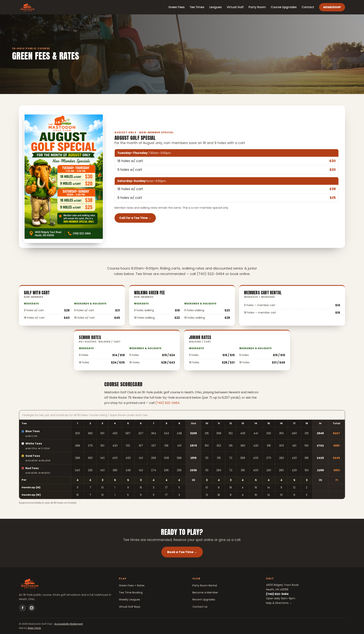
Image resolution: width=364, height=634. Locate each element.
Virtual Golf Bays (129, 607)
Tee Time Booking (131, 592)
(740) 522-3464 (167, 403)
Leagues (215, 7)
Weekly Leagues (129, 599)
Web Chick (34, 628)
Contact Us (199, 607)
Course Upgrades (284, 7)
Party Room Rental (204, 585)
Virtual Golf (235, 7)
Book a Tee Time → (185, 552)
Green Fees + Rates (131, 585)
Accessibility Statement (68, 624)
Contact (308, 7)
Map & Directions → (279, 603)
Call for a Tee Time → (135, 218)
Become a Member (205, 592)
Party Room (257, 7)
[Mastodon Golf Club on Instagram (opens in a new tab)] (31, 607)
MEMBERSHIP (332, 7)
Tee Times (197, 7)
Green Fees (176, 7)
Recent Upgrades (203, 599)
